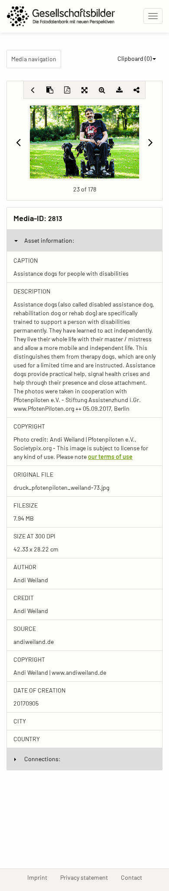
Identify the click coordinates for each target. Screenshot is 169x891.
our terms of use (110, 456)
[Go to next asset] (151, 142)
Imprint (40, 877)
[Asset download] (119, 90)
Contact (135, 877)
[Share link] (136, 90)
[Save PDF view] (67, 90)
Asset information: (49, 240)
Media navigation (33, 59)
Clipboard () (134, 58)
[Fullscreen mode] (84, 90)
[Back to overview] (32, 90)
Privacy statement (87, 877)
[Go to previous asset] (18, 142)
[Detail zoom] (101, 90)
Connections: (42, 758)
